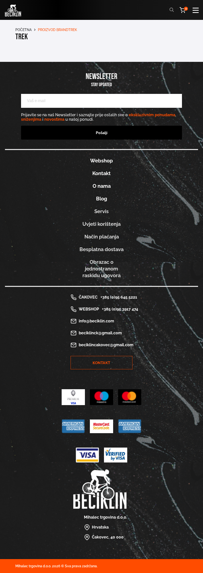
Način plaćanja (101, 237)
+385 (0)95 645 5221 (118, 297)
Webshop (101, 161)
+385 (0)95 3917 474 (119, 309)
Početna (23, 30)
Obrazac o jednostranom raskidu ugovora (101, 268)
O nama (102, 186)
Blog (101, 199)
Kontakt (101, 173)
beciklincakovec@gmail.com (106, 345)
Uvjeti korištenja (101, 224)
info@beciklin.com (96, 321)
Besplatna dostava (101, 249)
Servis (101, 211)
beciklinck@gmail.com (100, 333)
